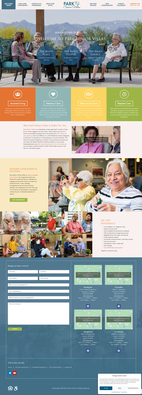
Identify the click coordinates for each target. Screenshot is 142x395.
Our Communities (55, 367)
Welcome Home (9, 4)
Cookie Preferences (115, 392)
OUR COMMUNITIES (107, 4)
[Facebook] (88, 306)
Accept (106, 388)
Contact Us (135, 4)
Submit (14, 329)
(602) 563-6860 (88, 294)
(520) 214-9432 (119, 338)
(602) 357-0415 (119, 294)
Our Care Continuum (22, 367)
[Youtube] (14, 373)
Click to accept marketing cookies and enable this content (96, 139)
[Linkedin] (10, 373)
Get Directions (88, 296)
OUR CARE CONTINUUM (22, 4)
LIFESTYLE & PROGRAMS (36, 4)
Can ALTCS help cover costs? (113, 247)
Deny (119, 388)
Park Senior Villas (29, 129)
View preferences (133, 388)
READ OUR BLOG (50, 4)
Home (10, 367)
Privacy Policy (124, 392)
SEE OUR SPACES (93, 4)
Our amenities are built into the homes (51, 144)
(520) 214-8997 (88, 338)
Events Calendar (121, 4)
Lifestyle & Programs (39, 367)
